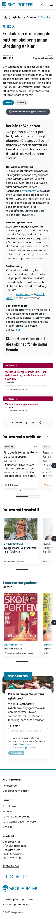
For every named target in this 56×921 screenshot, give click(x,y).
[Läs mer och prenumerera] (20, 617)
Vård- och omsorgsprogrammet (22, 404)
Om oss (7, 827)
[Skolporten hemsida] (17, 4)
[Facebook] (26, 422)
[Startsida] (5, 17)
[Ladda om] (47, 437)
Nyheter (16, 17)
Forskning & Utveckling (16, 816)
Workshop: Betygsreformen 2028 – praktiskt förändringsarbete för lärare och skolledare (26, 375)
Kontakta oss (10, 866)
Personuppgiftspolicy (15, 904)
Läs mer (7, 586)
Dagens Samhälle (43, 58)
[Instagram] (25, 876)
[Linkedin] (33, 422)
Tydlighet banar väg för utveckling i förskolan (20, 549)
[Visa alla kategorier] (35, 446)
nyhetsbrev (29, 191)
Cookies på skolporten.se (18, 899)
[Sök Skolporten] (42, 4)
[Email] (40, 422)
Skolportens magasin (15, 791)
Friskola (31, 17)
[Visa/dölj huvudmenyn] (51, 4)
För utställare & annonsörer (19, 821)
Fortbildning (10, 806)
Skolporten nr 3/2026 (13, 648)
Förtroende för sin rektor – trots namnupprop (20, 455)
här (32, 215)
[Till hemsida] (20, 889)
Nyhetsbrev (9, 786)
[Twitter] (11, 876)
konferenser (23, 294)
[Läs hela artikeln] (20, 529)
